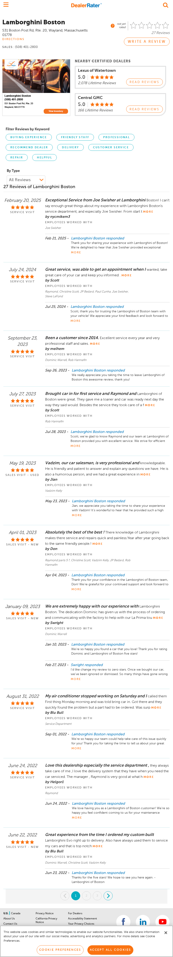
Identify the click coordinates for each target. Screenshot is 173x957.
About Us (9, 918)
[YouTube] (162, 922)
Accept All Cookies (110, 949)
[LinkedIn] (143, 922)
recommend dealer (29, 147)
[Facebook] (123, 922)
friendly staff (75, 137)
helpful (44, 157)
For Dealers (75, 913)
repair (16, 157)
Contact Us (10, 924)
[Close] (166, 933)
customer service (111, 147)
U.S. (6, 913)
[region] (86, 941)
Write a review (147, 42)
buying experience (28, 137)
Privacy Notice (45, 913)
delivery (70, 147)
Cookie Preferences (60, 949)
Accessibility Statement (82, 918)
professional (116, 137)
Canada (15, 913)
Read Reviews (144, 82)
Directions (13, 39)
